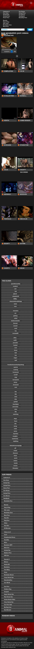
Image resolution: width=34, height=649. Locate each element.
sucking (16, 369)
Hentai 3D (6, 564)
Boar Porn (6, 26)
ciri (17, 313)
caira (16, 396)
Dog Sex (5, 517)
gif (17, 448)
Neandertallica (7, 580)
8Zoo (4, 542)
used (16, 328)
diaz (17, 399)
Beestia (5, 20)
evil (16, 288)
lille (16, 411)
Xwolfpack (22, 16)
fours (16, 421)
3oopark (5, 591)
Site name (6, 23)
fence (16, 350)
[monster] (17, 406)
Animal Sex (6, 14)
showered (16, 384)
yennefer (16, 342)
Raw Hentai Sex (7, 596)
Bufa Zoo (5, 547)
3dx (17, 394)
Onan (4, 572)
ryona (16, 431)
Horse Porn (6, 17)
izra (16, 355)
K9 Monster (6, 528)
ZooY (4, 534)
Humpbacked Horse (8, 537)
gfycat (16, 293)
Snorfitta (5, 539)
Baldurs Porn (6, 552)
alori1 (16, 458)
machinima (16, 438)
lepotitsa (16, 433)
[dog (16, 337)
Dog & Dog (6, 22)
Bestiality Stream (8, 574)
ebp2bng (16, 441)
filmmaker (17, 468)
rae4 (17, 360)
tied (17, 352)
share (16, 455)
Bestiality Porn (23, 17)
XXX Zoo (5, 555)
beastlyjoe (16, 404)
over (16, 347)
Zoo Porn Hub (7, 604)
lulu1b (16, 463)
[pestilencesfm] (16, 283)
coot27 (16, 374)
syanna (17, 367)
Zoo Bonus (22, 14)
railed (16, 318)
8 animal (21, 6)
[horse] (16, 323)
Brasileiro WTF (7, 545)
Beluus (5, 561)
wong (16, 426)
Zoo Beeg (6, 569)
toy (16, 330)
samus (17, 460)
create (17, 450)
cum (17, 387)
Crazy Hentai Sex (8, 577)
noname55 (16, 333)
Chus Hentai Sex (7, 602)
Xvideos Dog (6, 589)
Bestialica (6, 567)
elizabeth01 (7, 51)
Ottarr (4, 523)
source (16, 465)
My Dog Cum (6, 607)
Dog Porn (5, 520)
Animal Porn (6, 16)
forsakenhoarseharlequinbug (17, 364)
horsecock (16, 372)
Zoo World (6, 582)
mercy (17, 382)
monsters (16, 310)
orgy (16, 377)
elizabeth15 (16, 296)
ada (16, 423)
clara (16, 409)
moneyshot (17, 379)
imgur (16, 357)
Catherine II (6, 11)
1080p (16, 298)
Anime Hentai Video (8, 599)
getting (16, 315)
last (17, 291)
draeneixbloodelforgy (17, 301)
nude (16, 428)
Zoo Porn (5, 586)
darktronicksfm (16, 320)
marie (16, 303)
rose (16, 306)
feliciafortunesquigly (16, 445)
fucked (16, 345)
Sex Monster (6, 609)
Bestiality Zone (7, 25)
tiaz (16, 391)
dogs (16, 418)
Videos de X (6, 532)
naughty (17, 436)
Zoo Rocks (22, 11)
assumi (16, 325)
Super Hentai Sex (8, 594)
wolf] (17, 340)
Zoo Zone (5, 13)
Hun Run (5, 525)
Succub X (5, 559)
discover (16, 453)
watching (16, 414)
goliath (16, 401)
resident (16, 286)
